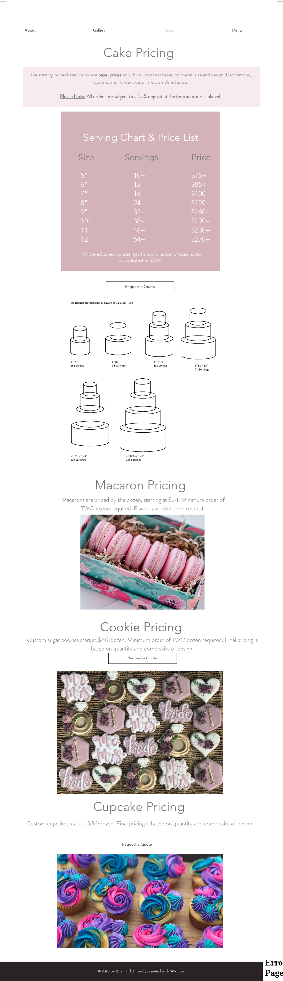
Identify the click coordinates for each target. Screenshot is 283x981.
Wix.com (177, 971)
